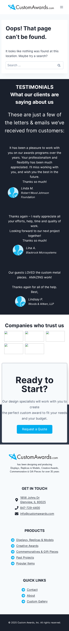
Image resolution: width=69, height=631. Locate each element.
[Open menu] (61, 7)
